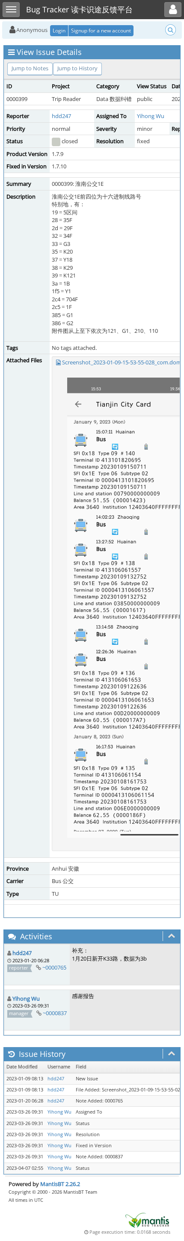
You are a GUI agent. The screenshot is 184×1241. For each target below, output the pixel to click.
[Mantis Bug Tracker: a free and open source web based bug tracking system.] (147, 1220)
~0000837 (55, 1013)
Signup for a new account (101, 30)
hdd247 (61, 116)
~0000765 (54, 967)
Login (59, 30)
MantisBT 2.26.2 (60, 1184)
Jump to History (77, 68)
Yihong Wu (150, 116)
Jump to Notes (30, 68)
